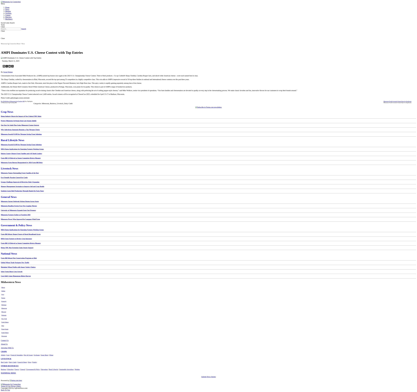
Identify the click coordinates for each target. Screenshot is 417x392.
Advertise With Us (7, 348)
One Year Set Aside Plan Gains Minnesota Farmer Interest (20, 125)
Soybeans (37, 355)
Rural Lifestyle (53, 369)
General (22, 369)
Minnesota (4, 308)
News (7, 9)
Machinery (9, 19)
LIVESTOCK (6, 359)
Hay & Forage (28, 355)
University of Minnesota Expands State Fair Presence (18, 210)
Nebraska (3, 315)
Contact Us (5, 340)
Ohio (2, 326)
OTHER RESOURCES (9, 366)
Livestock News (9, 168)
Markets (8, 11)
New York (4, 319)
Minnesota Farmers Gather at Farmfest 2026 (15, 215)
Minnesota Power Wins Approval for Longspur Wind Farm (20, 219)
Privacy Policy (16, 386)
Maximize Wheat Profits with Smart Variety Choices (18, 267)
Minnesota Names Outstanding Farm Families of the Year (20, 173)
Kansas (3, 298)
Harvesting (44, 369)
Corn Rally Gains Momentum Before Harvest (16, 276)
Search (23, 29)
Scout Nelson (8, 72)
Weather (77, 369)
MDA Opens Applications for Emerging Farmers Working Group (22, 149)
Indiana (3, 291)
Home (7, 7)
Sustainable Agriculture (66, 369)
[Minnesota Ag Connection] (11, 2)
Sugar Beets (44, 355)
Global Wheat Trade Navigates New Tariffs (15, 262)
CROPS (4, 351)
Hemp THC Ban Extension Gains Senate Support (17, 248)
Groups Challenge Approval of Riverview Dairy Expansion (20, 182)
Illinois (3, 287)
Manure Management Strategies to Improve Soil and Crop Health (22, 186)
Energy (17, 369)
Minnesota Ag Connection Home (10, 44)
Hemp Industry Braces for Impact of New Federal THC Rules (21, 116)
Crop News (7, 111)
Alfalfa (3, 355)
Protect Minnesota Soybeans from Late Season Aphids (18, 121)
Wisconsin (4, 336)
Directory (8, 17)
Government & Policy (33, 369)
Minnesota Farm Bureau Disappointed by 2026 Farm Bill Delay (22, 162)
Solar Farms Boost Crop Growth (11, 271)
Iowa (2, 294)
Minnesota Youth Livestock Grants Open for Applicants (397, 101)
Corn (7, 355)
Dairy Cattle (12, 362)
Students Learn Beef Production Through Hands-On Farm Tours (22, 191)
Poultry (34, 362)
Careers (7, 15)
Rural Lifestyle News (12, 140)
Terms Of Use (6, 386)
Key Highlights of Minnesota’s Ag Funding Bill (13, 101)
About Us (4, 344)
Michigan (3, 305)
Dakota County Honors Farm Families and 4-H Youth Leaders (21, 153)
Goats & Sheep (22, 362)
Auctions (8, 13)
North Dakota (4, 322)
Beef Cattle (4, 362)
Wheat (51, 355)
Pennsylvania (4, 329)
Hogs (29, 362)
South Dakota (4, 332)
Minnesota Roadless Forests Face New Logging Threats (19, 206)
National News (9, 253)
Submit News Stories (208, 377)
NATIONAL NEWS (8, 373)
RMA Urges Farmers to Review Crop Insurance (16, 239)
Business (3, 369)
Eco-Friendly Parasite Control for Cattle (14, 177)
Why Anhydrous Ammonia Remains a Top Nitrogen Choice (20, 130)
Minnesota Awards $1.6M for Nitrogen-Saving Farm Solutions (21, 134)
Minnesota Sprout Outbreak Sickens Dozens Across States (20, 201)
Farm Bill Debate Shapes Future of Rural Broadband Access (21, 234)
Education (10, 369)
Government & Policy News (16, 225)
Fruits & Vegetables (17, 355)
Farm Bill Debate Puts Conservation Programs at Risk (19, 258)
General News (9, 197)
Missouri (3, 312)
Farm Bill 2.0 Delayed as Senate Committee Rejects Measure (21, 158)
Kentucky (3, 301)
